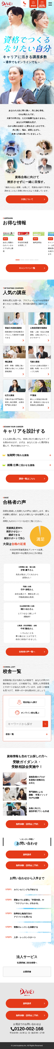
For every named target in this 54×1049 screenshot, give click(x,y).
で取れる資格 (18, 455)
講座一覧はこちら (27, 478)
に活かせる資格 (21, 465)
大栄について (27, 199)
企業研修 (27, 971)
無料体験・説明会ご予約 (27, 824)
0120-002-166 (28, 1028)
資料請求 (27, 854)
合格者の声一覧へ (27, 651)
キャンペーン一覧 (27, 268)
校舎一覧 (10, 734)
